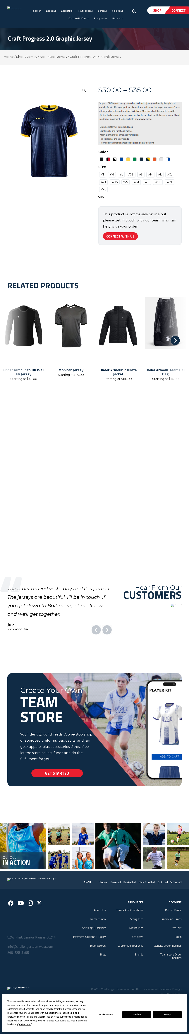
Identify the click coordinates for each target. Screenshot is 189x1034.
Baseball (51, 11)
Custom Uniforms (78, 18)
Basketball (67, 11)
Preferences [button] (25, 1024)
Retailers (117, 18)
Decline (137, 1014)
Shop (157, 10)
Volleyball (117, 11)
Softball (102, 11)
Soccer (37, 11)
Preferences (106, 1014)
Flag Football (85, 11)
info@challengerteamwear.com (30, 963)
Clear (102, 196)
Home (9, 57)
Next (175, 340)
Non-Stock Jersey (53, 57)
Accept (167, 1014)
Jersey (32, 57)
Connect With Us (120, 236)
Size (102, 167)
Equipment (100, 18)
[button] (84, 90)
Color (103, 152)
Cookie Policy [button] (30, 1020)
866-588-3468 (18, 969)
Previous (14, 340)
